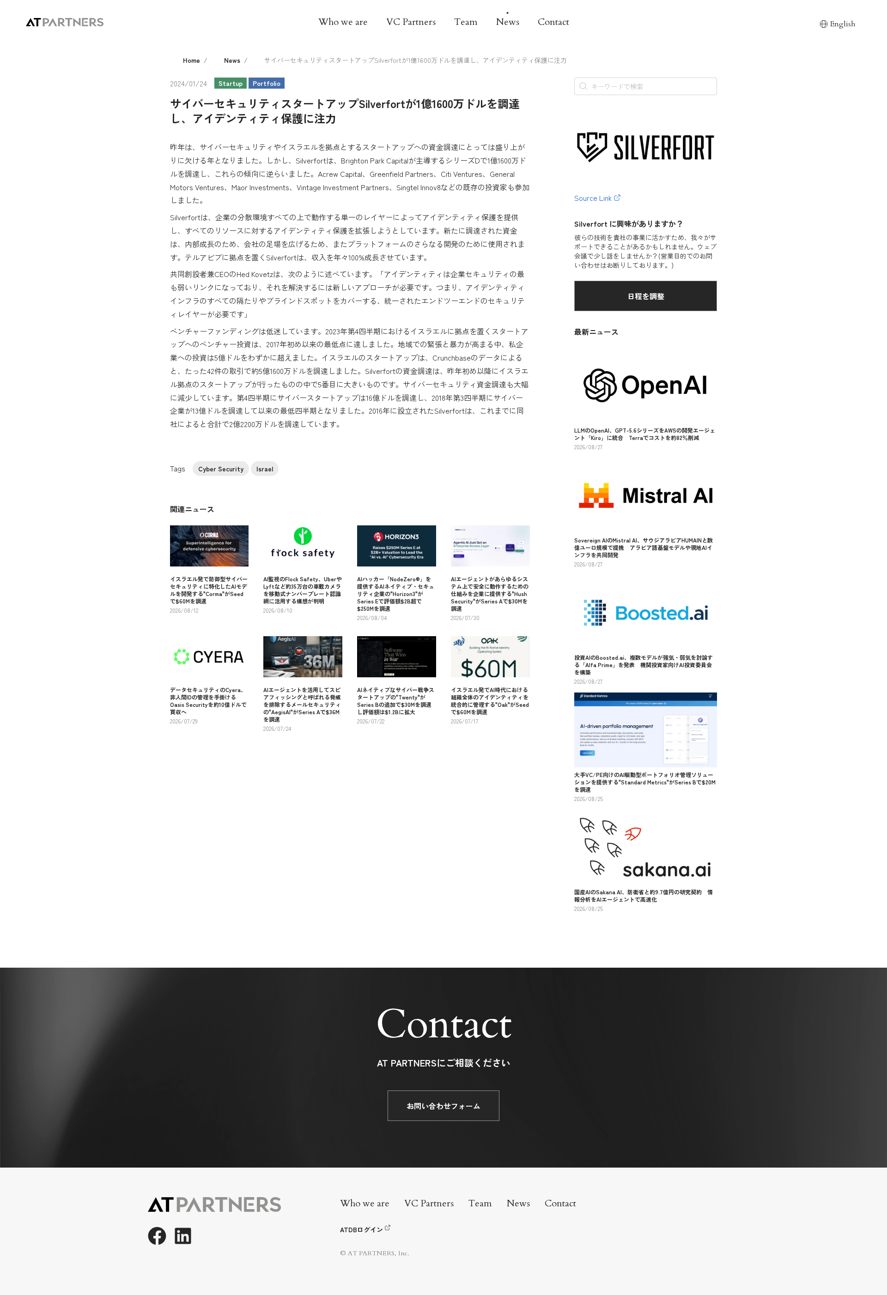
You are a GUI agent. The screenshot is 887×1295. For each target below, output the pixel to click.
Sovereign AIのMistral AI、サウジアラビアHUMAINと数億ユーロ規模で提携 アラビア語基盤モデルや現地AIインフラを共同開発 (643, 547)
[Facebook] (157, 1236)
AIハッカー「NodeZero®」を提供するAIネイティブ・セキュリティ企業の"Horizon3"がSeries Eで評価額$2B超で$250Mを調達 (395, 593)
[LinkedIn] (183, 1236)
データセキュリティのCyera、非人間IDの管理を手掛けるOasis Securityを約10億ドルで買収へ (208, 701)
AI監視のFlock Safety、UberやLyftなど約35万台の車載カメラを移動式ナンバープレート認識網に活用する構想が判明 (302, 590)
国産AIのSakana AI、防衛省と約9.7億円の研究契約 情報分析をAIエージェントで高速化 (643, 895)
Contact (553, 22)
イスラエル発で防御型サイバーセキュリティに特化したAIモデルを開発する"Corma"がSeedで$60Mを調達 (209, 590)
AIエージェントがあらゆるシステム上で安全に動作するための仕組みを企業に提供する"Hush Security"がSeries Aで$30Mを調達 (490, 593)
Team (466, 22)
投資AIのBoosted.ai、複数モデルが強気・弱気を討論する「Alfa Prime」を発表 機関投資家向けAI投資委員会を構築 (643, 664)
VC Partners (411, 22)
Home (191, 60)
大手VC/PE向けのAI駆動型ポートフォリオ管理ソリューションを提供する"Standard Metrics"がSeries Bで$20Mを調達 (645, 782)
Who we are (343, 22)
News (507, 22)
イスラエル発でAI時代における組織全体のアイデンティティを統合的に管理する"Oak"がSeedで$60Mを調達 (490, 701)
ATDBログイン (361, 1229)
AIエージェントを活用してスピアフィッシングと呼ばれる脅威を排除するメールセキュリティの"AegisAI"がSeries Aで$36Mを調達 (302, 704)
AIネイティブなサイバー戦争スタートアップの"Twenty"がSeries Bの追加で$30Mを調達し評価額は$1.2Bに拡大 (395, 701)
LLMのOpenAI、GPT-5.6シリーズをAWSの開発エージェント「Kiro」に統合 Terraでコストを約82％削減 (644, 433)
